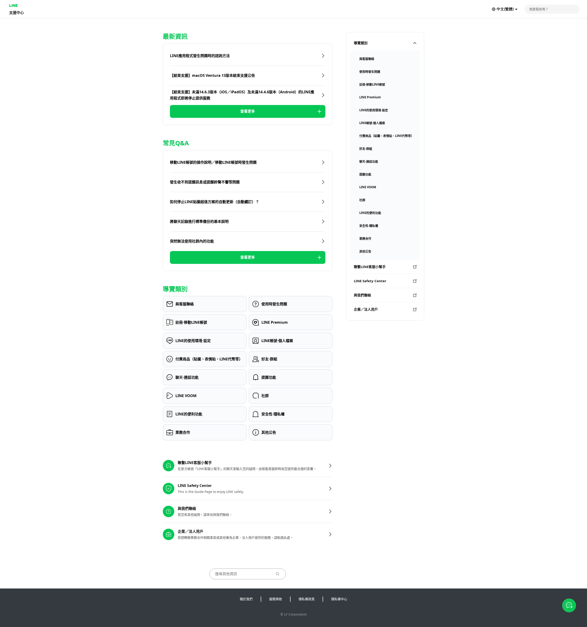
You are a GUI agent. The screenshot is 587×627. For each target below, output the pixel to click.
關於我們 (246, 599)
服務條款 (275, 599)
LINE (13, 5)
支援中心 (16, 12)
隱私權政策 (307, 599)
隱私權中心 (339, 599)
